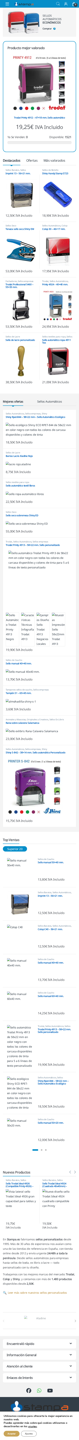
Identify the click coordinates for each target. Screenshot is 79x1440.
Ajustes (29, 1433)
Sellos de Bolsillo (50, 170)
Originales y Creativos (37, 719)
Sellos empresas (25, 281)
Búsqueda (58, 4)
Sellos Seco (11, 225)
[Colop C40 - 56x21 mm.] (21, 937)
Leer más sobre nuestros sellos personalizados (35, 1293)
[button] (35, 1150)
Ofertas (32, 160)
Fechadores (11, 281)
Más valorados (54, 160)
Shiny (44, 413)
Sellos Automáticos (16, 171)
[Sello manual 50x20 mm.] (21, 1130)
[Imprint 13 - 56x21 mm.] (21, 903)
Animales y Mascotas (16, 719)
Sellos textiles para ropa (54, 336)
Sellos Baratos (12, 170)
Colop (64, 225)
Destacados (11, 160)
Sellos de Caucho (14, 660)
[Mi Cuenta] (66, 3)
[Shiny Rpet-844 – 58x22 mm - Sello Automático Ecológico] (21, 1093)
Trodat (45, 281)
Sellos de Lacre (13, 336)
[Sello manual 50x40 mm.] (21, 870)
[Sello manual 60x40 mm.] (21, 1004)
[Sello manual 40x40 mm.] (21, 970)
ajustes (32, 1426)
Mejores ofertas (13, 401)
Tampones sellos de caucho (19, 689)
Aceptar (11, 1433)
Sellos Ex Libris (56, 719)
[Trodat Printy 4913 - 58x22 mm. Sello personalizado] (21, 1046)
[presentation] (75, 1321)
